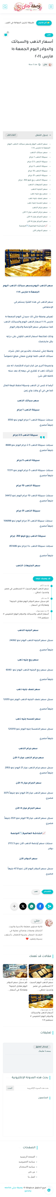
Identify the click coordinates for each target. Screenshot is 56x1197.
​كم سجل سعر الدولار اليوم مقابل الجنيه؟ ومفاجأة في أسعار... (29, 604)
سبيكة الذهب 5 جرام (38, 166)
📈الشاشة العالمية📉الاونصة (33, 226)
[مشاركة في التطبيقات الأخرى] (14, 906)
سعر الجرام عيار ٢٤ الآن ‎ (37, 217)
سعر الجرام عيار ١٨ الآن (37, 221)
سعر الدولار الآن (40, 231)
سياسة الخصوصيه (27, 1162)
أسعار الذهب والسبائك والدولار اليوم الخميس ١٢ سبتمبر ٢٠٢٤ (26, 616)
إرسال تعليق (42, 1047)
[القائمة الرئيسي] (51, 6)
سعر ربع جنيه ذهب (39, 194)
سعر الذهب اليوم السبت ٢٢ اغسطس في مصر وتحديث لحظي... (27, 591)
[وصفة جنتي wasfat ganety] (28, 6)
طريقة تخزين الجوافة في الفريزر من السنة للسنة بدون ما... (19, 23)
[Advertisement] (28, 99)
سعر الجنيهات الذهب (38, 185)
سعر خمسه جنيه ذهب (37, 203)
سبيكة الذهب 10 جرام (38, 171)
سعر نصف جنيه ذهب (38, 198)
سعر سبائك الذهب (39, 153)
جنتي (45, 65)
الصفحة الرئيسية (27, 1157)
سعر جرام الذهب (40, 208)
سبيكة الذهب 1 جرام (38, 157)
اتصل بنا (31, 1177)
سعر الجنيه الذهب (39, 189)
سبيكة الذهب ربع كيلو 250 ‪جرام (33, 180)
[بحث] (5, 6)
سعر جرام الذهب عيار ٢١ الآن (35, 212)
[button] (40, 906)
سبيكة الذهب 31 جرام (38, 176)
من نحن (31, 1172)
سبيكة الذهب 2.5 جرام (37, 162)
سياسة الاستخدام (27, 1167)
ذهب (49, 35)
